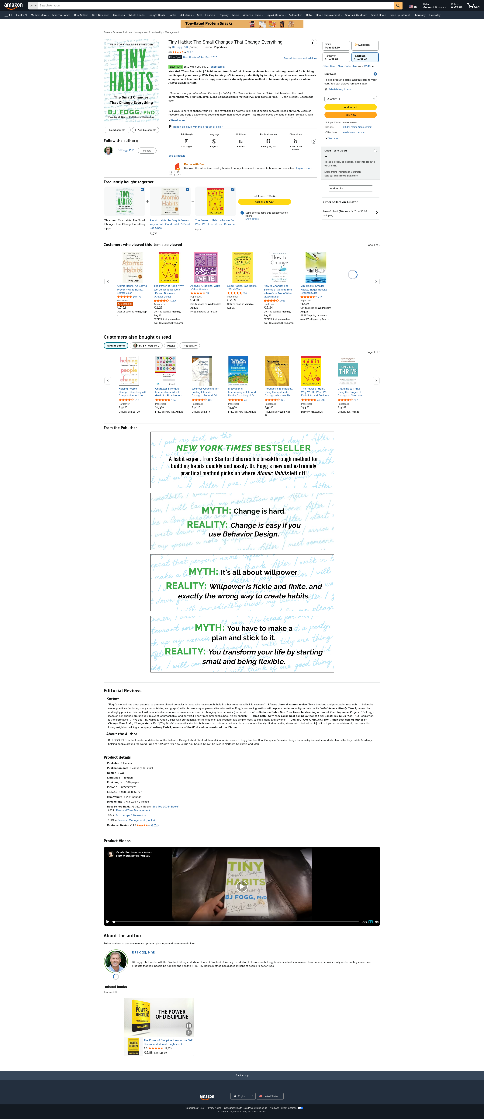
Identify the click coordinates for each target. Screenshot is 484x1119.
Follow (147, 150)
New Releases (100, 14)
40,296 (321, 400)
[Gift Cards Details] (193, 15)
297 (356, 400)
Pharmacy (419, 14)
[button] (8, 15)
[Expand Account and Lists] (446, 7)
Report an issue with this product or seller (198, 126)
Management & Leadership (148, 32)
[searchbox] (216, 5)
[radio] (336, 45)
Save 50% (176, 66)
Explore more (304, 167)
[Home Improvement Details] (341, 15)
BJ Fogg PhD (180, 46)
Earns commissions (141, 851)
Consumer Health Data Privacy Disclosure (245, 1108)
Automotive (295, 14)
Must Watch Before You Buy (133, 855)
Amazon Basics (61, 14)
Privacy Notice (214, 1108)
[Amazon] (14, 5)
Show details (252, 219)
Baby (309, 14)
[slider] (235, 921)
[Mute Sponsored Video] (189, 1032)
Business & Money (122, 32)
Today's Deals (156, 14)
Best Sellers (81, 14)
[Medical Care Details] (48, 15)
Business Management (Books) (136, 819)
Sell (199, 14)
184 (173, 400)
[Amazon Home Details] (262, 15)
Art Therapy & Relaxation (131, 815)
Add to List (336, 188)
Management (172, 32)
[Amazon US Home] (207, 1098)
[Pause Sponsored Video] (189, 1025)
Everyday (435, 14)
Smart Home (378, 14)
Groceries (119, 14)
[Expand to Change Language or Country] (418, 7)
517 (137, 400)
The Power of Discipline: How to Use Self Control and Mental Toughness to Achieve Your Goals (168, 1042)
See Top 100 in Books (165, 806)
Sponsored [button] (109, 992)
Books (172, 14)
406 (210, 400)
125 (283, 400)
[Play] (107, 922)
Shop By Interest (400, 14)
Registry (224, 14)
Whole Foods (136, 14)
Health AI (21, 14)
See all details (176, 155)
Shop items (217, 66)
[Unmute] (377, 922)
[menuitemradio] (370, 921)
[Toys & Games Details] (285, 15)
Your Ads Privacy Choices (283, 1108)
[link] (170, 201)
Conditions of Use (194, 1108)
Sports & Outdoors (356, 14)
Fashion (210, 14)
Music (235, 14)
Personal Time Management (133, 810)
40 (245, 400)
